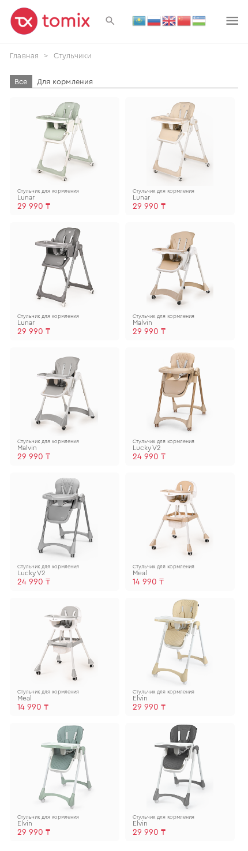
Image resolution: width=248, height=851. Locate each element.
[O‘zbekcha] (199, 20)
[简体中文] (184, 20)
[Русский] (154, 20)
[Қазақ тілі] (139, 20)
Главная (24, 55)
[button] (110, 21)
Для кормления (65, 81)
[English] (169, 20)
